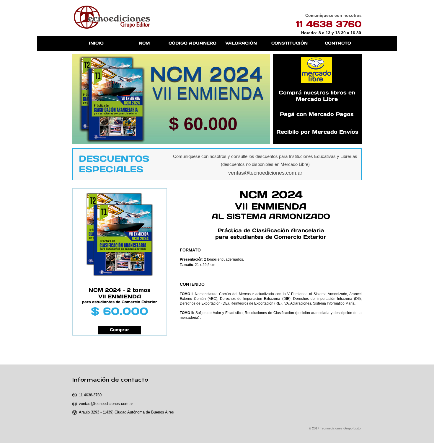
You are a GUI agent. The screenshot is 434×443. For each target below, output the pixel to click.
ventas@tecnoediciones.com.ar (265, 173)
